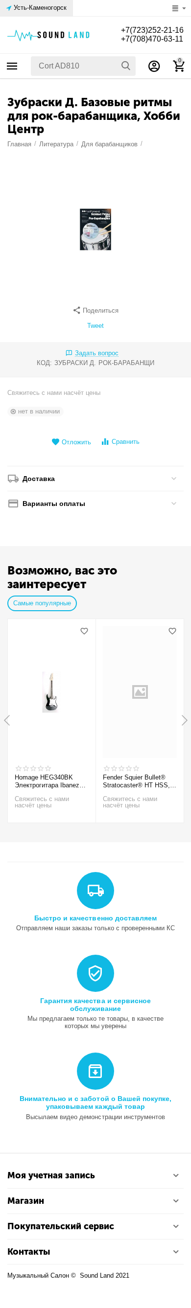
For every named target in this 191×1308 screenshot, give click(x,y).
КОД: (44, 363)
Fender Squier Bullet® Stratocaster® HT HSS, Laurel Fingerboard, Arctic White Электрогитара (139, 781)
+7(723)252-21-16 (152, 30)
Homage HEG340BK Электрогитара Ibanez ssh (47, 781)
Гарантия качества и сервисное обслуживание (95, 1004)
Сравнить (126, 441)
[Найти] (126, 66)
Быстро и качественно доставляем (95, 918)
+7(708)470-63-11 (152, 39)
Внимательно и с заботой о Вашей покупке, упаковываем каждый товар (95, 1102)
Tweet (95, 325)
